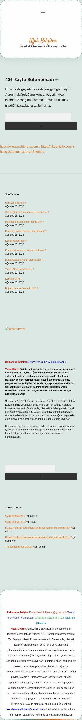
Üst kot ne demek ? (15, 202)
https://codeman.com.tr (16, 151)
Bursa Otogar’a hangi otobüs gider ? (24, 259)
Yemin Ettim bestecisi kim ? (19, 269)
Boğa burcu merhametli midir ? (21, 288)
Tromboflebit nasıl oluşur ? (19, 546)
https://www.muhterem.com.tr (20, 146)
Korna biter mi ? (13, 278)
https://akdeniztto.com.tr (57, 146)
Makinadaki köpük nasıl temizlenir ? (24, 221)
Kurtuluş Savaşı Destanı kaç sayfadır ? (26, 231)
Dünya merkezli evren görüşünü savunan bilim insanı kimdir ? (38, 527)
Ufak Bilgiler (43, 41)
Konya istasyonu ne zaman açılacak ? (25, 250)
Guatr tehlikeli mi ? (15, 515)
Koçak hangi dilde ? (16, 240)
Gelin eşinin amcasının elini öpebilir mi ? (27, 212)
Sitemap (38, 151)
